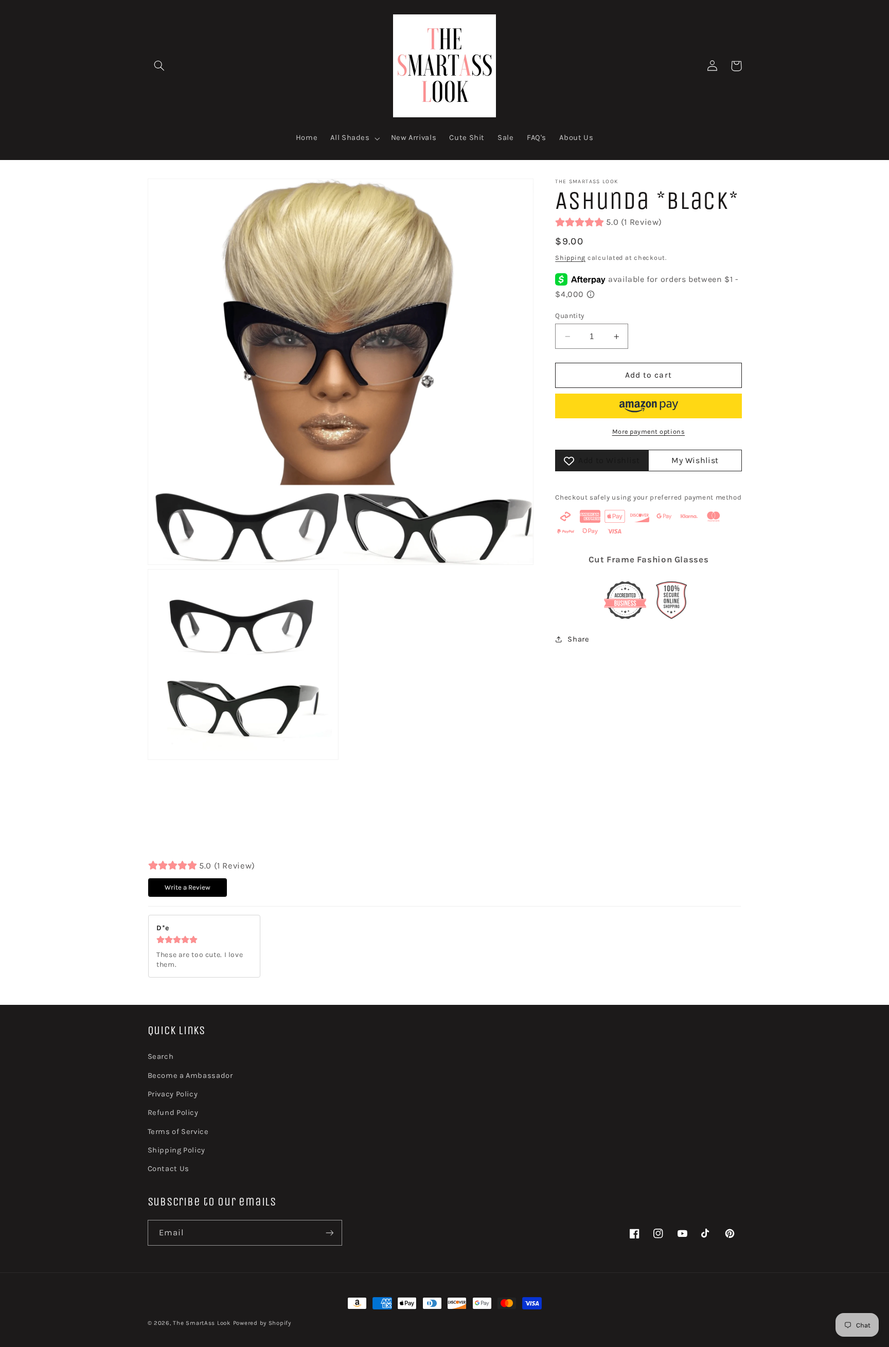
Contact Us (168, 1168)
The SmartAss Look (202, 1322)
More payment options (648, 431)
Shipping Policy (176, 1150)
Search (161, 1056)
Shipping (570, 257)
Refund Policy (173, 1112)
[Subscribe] (329, 1232)
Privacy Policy (173, 1094)
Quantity (569, 315)
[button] (159, 66)
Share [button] (578, 639)
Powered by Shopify (262, 1322)
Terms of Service (178, 1131)
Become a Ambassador (190, 1075)
